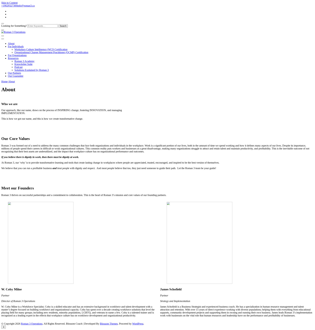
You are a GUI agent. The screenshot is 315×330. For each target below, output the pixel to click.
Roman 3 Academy (24, 61)
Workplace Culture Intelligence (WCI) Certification (40, 49)
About (11, 43)
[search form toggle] (2, 23)
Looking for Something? (14, 25)
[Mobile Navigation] (2, 35)
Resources (13, 58)
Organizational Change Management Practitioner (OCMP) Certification (51, 52)
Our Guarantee (15, 76)
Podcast (18, 67)
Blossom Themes (109, 323)
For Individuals (16, 46)
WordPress (137, 323)
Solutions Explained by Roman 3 (31, 70)
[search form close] (2, 29)
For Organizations (17, 55)
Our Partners (14, 73)
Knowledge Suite (23, 64)
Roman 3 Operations (31, 323)
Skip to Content (9, 2)
